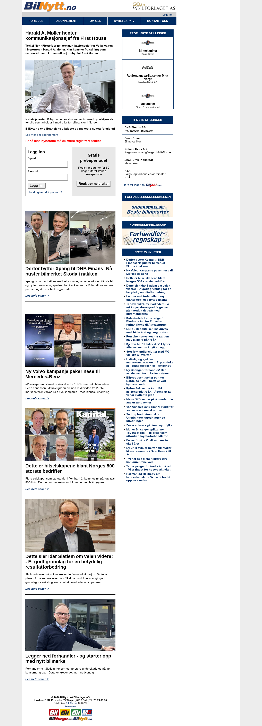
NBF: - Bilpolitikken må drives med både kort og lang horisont (148, 330)
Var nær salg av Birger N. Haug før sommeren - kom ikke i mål (149, 408)
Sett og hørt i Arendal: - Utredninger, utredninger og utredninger (145, 417)
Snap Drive (147, 50)
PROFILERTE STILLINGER (148, 33)
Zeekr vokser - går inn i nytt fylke (149, 425)
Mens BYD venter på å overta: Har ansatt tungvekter (149, 401)
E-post (32, 158)
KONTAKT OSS (157, 20)
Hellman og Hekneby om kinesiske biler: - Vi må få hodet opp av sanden (148, 477)
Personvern (70, 706)
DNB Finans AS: (135, 127)
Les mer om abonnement (41, 134)
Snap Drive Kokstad (147, 103)
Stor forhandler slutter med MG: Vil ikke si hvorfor (148, 353)
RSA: (127, 170)
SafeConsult (72, 703)
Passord (33, 171)
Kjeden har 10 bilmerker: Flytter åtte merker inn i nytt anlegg (148, 345)
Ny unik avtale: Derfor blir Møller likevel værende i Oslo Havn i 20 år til (148, 451)
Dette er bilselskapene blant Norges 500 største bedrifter (145, 279)
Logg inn (167, 14)
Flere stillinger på (133, 184)
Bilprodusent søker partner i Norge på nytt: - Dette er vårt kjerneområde (146, 381)
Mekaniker (147, 99)
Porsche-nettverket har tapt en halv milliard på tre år (147, 338)
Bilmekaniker (148, 46)
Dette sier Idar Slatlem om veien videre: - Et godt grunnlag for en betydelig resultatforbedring (148, 289)
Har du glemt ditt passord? (45, 192)
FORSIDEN (36, 20)
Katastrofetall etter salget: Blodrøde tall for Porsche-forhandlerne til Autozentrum (146, 321)
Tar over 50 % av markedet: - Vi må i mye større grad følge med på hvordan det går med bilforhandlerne (147, 308)
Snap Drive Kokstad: (138, 159)
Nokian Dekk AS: (136, 149)
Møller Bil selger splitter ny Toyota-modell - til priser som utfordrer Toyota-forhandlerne (147, 433)
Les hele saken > (37, 295)
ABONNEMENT (66, 20)
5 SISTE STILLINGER (147, 119)
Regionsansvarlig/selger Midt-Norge (147, 73)
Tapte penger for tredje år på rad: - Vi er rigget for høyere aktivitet (149, 468)
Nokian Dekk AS (147, 78)
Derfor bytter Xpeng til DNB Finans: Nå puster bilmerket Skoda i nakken (145, 263)
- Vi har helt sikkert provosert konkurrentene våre (146, 460)
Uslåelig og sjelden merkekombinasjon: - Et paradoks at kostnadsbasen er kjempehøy (149, 362)
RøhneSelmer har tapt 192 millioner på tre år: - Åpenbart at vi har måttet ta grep (148, 392)
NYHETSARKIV (124, 20)
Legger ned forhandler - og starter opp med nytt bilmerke (146, 298)
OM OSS (95, 20)
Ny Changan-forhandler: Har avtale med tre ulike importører (147, 371)
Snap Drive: (132, 138)
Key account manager (138, 130)
